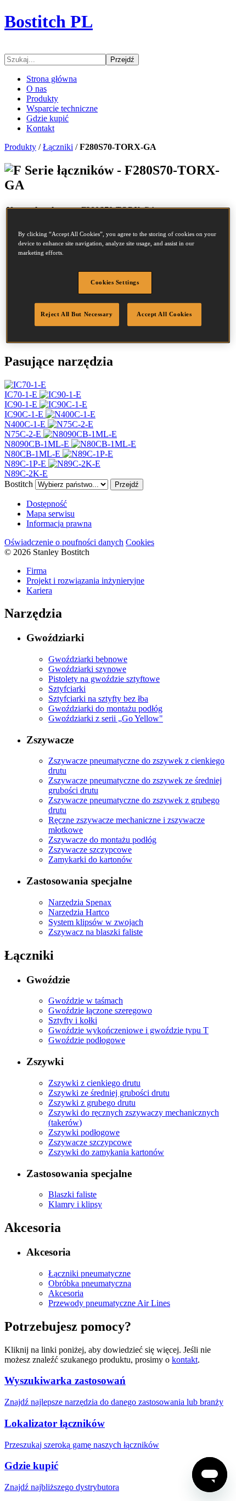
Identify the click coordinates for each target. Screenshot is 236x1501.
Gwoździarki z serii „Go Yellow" (105, 718)
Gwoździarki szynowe (87, 669)
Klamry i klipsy (75, 1204)
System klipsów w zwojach (95, 922)
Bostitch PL (48, 21)
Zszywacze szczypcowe (90, 849)
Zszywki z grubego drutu (92, 1102)
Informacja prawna (59, 523)
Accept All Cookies (164, 314)
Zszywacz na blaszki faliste (95, 932)
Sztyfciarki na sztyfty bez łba (98, 698)
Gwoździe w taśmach (85, 1000)
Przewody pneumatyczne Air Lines (109, 1303)
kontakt (185, 1359)
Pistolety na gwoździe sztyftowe (104, 679)
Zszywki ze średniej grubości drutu (109, 1092)
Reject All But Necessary (77, 314)
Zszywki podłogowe (84, 1132)
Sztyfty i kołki (72, 1020)
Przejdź (122, 59)
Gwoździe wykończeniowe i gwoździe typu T (128, 1030)
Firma (36, 570)
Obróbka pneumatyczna (89, 1283)
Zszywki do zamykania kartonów (106, 1152)
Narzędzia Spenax (79, 902)
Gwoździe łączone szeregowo (100, 1010)
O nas (36, 88)
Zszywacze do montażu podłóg (102, 839)
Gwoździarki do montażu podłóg (105, 708)
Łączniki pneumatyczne (89, 1273)
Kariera (39, 590)
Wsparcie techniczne (62, 108)
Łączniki (58, 147)
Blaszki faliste (72, 1194)
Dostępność (46, 503)
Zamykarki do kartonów (90, 859)
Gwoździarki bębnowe (87, 659)
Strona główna (51, 78)
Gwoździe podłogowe (86, 1040)
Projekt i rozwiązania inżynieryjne (85, 580)
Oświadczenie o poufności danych (63, 542)
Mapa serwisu (50, 513)
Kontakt (40, 128)
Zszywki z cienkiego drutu (94, 1083)
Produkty (42, 98)
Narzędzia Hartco (78, 912)
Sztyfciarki (67, 688)
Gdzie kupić (47, 118)
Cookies (140, 542)
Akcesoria (65, 1293)
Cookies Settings (115, 282)
